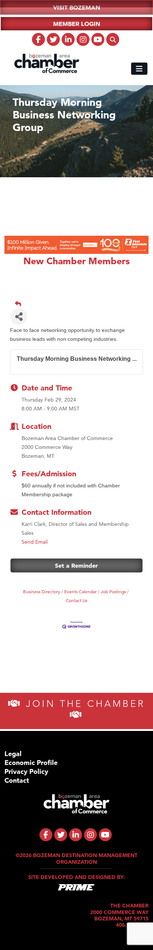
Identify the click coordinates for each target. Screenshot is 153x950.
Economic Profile (31, 762)
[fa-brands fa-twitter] (53, 39)
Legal (13, 753)
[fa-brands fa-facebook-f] (38, 39)
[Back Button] (79, 303)
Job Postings (113, 591)
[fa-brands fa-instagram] (82, 39)
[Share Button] (18, 316)
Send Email (35, 541)
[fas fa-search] (112, 39)
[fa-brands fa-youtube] (97, 39)
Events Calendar (80, 591)
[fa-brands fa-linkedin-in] (68, 39)
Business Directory (41, 591)
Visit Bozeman (76, 7)
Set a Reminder (76, 565)
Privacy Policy (26, 771)
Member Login (76, 23)
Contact (16, 780)
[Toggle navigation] (139, 69)
